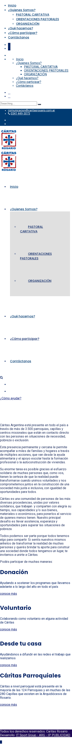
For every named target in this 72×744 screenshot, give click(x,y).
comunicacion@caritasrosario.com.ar (31, 110)
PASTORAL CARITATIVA (32, 15)
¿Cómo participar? (22, 33)
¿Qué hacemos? (20, 28)
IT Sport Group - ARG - (32, 735)
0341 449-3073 (20, 113)
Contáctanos (18, 37)
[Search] (39, 104)
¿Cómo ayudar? (10, 398)
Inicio (12, 5)
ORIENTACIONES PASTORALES (37, 19)
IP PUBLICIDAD (59, 735)
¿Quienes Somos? (21, 10)
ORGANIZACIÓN (27, 24)
